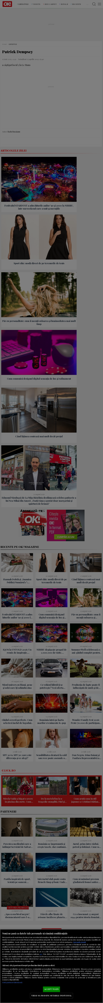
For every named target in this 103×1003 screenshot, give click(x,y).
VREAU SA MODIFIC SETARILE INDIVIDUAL (51, 995)
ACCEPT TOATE (51, 989)
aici (41, 954)
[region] (51, 966)
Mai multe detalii (79, 942)
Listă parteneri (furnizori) (12, 982)
